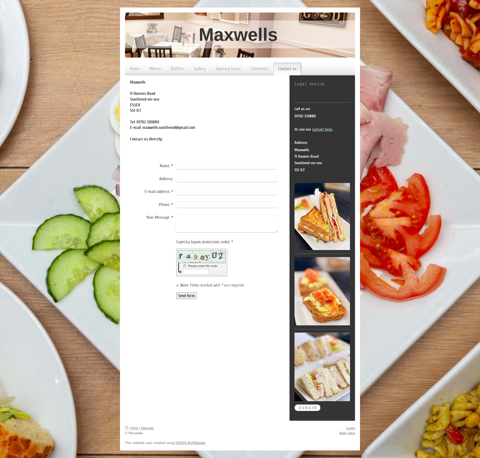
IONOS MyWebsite (190, 443)
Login (350, 428)
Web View (347, 433)
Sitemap (147, 428)
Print (134, 428)
